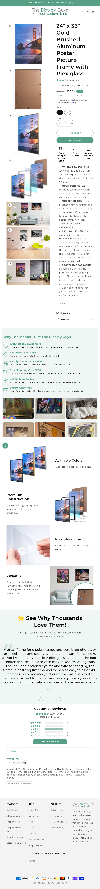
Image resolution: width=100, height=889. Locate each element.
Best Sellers (12, 810)
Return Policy (57, 810)
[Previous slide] (41, 698)
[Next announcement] (95, 3)
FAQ (31, 822)
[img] (13, 758)
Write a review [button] (50, 741)
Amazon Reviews (37, 839)
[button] (5, 12)
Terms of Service (59, 822)
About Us (33, 810)
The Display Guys (45, 883)
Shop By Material (15, 837)
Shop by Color (13, 822)
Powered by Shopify (60, 883)
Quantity (60, 118)
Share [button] (62, 303)
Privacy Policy (57, 828)
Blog (31, 828)
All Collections (13, 816)
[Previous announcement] (5, 3)
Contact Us (34, 816)
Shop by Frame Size (14, 829)
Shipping (60, 95)
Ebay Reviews (35, 845)
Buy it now (75, 140)
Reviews (33, 833)
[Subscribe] (70, 861)
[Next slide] (59, 698)
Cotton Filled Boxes (16, 843)
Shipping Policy (58, 816)
